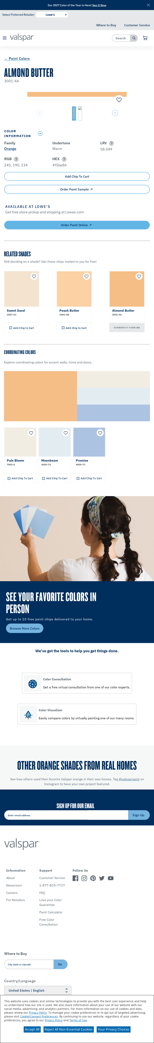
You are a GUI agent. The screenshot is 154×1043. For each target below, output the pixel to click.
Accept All (32, 1029)
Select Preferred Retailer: (18, 14)
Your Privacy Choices (113, 1029)
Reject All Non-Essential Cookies (69, 1029)
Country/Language (20, 981)
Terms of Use (78, 1020)
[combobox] (121, 38)
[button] (4, 38)
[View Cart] (145, 38)
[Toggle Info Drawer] (93, 133)
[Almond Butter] (118, 100)
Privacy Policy (38, 1013)
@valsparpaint (129, 779)
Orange (10, 148)
